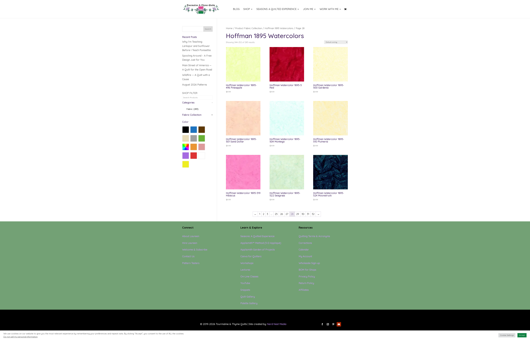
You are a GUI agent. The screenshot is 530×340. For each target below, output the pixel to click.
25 (276, 214)
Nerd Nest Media (276, 324)
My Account (305, 256)
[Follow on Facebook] (322, 324)
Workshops (246, 263)
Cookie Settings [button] (507, 335)
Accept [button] (522, 335)
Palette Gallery (248, 303)
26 (281, 214)
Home (229, 28)
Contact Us (188, 256)
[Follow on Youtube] (339, 324)
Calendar (304, 249)
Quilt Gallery (247, 296)
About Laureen (190, 236)
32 (313, 214)
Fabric (192, 109)
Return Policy (306, 283)
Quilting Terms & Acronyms (314, 236)
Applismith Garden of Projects (257, 249)
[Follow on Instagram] (328, 324)
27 (287, 214)
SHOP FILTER (189, 93)
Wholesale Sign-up (309, 263)
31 (308, 214)
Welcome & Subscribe (194, 249)
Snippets (245, 289)
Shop (246, 9)
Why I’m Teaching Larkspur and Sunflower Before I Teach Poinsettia (196, 46)
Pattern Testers (190, 263)
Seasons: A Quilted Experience (276, 9)
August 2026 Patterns (194, 84)
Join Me (308, 9)
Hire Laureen (189, 243)
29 (297, 214)
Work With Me (329, 9)
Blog (236, 9)
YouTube (245, 283)
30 (303, 214)
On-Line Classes (249, 276)
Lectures (245, 269)
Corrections (305, 243)
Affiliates (304, 289)
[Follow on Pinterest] (333, 324)
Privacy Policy (307, 276)
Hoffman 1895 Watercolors (279, 28)
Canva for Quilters (250, 256)
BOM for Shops (307, 269)
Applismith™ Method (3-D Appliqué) (260, 243)
